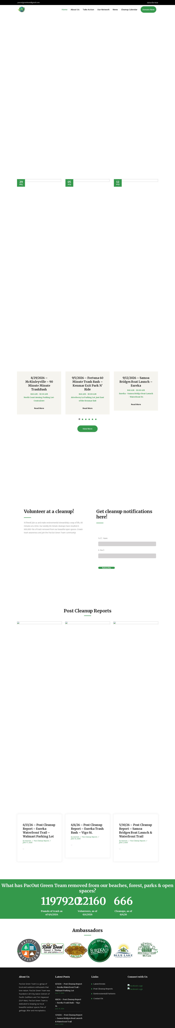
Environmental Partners (104, 993)
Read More (39, 408)
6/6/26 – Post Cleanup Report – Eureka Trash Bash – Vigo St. (87, 828)
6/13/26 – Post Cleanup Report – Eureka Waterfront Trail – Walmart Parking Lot (68, 987)
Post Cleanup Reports (41, 841)
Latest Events (99, 984)
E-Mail (101, 550)
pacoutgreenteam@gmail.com (29, 2)
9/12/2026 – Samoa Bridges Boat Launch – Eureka (136, 381)
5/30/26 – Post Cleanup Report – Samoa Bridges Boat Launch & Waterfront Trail (68, 1018)
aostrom (28, 841)
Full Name (102, 538)
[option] (39, 296)
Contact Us (98, 998)
